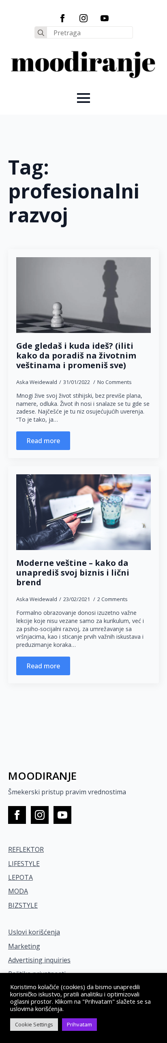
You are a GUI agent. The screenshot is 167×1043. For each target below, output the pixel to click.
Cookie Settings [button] (34, 1024)
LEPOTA (20, 877)
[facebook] (62, 18)
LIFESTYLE (24, 863)
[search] (41, 33)
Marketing (24, 946)
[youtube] (104, 18)
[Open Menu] (83, 98)
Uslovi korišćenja (34, 932)
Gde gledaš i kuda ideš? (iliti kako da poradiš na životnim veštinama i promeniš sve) (76, 355)
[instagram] (83, 18)
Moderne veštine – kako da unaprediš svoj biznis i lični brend (72, 572)
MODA (18, 891)
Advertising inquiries (39, 960)
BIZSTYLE (23, 905)
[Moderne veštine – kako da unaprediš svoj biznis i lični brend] (83, 512)
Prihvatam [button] (79, 1024)
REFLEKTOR (26, 849)
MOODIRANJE (42, 775)
